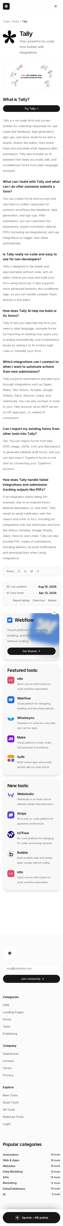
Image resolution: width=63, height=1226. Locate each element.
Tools (6, 21)
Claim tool (39, 600)
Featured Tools (13, 1116)
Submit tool (10, 1053)
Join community (30, 978)
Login (7, 1124)
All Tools (9, 1109)
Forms (15, 21)
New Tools (10, 1095)
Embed (52, 600)
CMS (6, 1005)
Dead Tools (11, 1102)
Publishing (10, 1033)
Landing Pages (13, 1012)
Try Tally (30, 108)
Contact (8, 1061)
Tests (6, 1026)
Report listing (21, 600)
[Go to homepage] (6, 6)
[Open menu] (55, 6)
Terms (7, 1068)
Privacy (8, 1075)
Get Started (30, 651)
